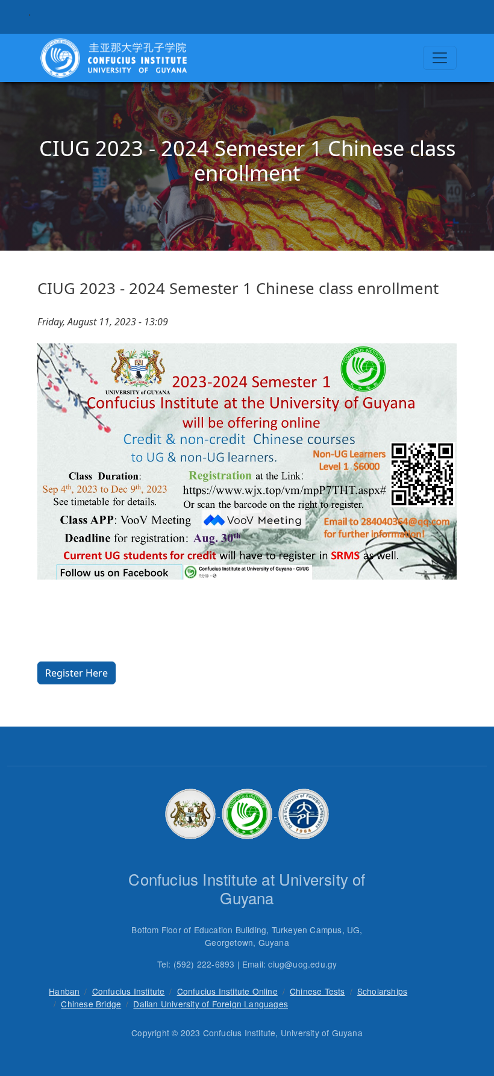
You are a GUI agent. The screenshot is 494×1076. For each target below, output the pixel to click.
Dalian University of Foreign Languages (210, 1004)
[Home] (113, 58)
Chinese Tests (317, 991)
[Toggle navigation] (440, 58)
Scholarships (382, 991)
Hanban (64, 991)
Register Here (76, 673)
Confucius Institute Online (227, 991)
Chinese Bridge (91, 1004)
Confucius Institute (128, 991)
